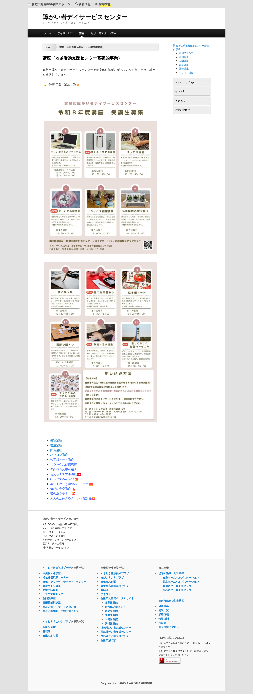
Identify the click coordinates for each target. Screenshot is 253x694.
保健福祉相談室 (52, 573)
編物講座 (56, 440)
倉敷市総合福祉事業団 (171, 600)
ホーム (47, 33)
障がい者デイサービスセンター (85, 16)
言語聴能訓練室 (52, 602)
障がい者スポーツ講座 (103, 33)
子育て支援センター (54, 594)
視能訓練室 (49, 598)
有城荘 (46, 631)
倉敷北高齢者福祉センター (116, 586)
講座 (81, 33)
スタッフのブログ (184, 82)
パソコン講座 (59, 455)
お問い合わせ (182, 109)
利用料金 (184, 57)
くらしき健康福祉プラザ (57, 567)
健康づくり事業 (52, 586)
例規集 (162, 623)
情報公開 (164, 618)
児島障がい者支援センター (116, 627)
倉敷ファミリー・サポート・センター (64, 581)
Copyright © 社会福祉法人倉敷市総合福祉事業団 (127, 683)
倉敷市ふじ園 (50, 635)
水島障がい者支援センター (116, 636)
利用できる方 (186, 53)
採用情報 (164, 614)
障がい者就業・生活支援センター (62, 611)
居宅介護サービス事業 (171, 573)
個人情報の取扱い (169, 627)
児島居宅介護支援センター (178, 590)
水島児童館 (111, 611)
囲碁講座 (56, 450)
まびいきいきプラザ (112, 577)
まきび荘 (106, 594)
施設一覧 (164, 610)
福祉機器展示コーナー (55, 577)
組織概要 (164, 606)
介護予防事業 (50, 590)
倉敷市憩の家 (108, 640)
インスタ (180, 91)
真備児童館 (111, 623)
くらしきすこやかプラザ (57, 621)
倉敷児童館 (49, 627)
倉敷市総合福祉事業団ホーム (51, 4)
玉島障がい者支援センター (116, 631)
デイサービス (65, 33)
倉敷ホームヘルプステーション (181, 577)
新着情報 (85, 4)
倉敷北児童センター (116, 606)
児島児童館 (111, 615)
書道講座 (56, 445)
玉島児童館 (111, 619)
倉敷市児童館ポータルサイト (117, 598)
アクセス (180, 100)
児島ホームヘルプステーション (181, 581)
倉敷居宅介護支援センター (178, 586)
